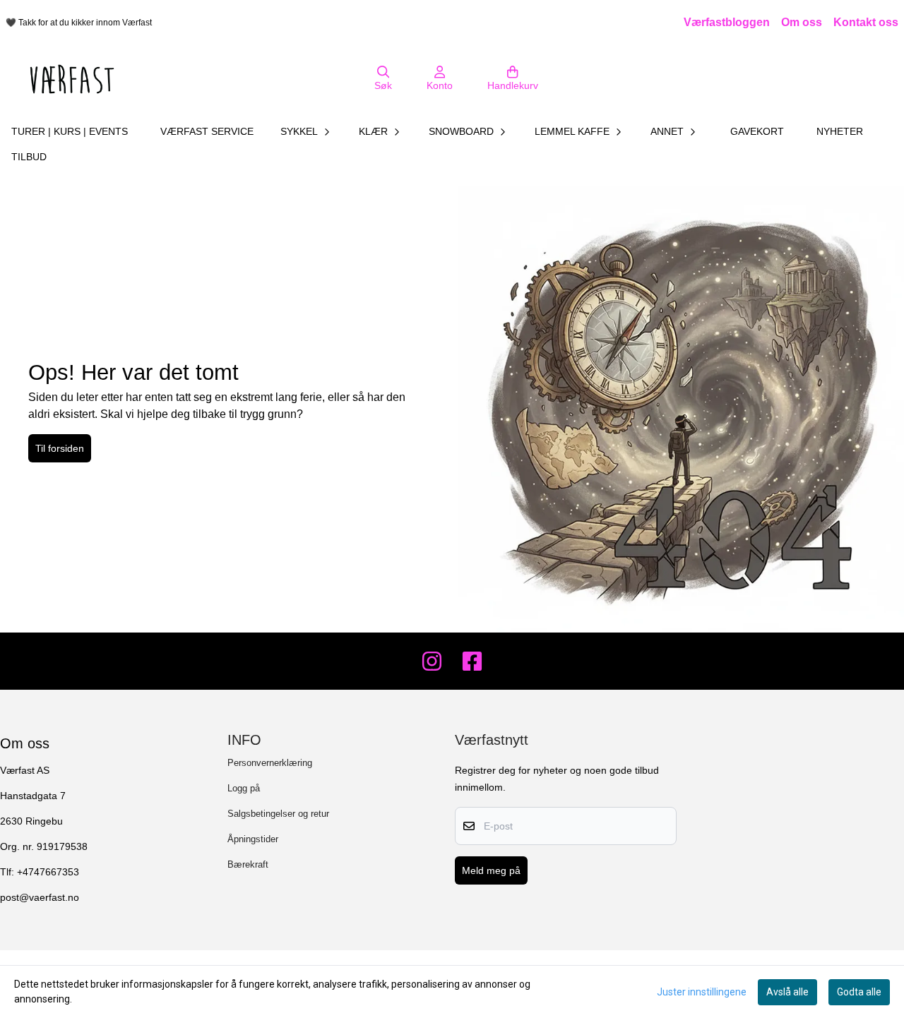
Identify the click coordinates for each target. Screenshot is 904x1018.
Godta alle (859, 992)
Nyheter (839, 131)
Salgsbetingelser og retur (278, 813)
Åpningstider (252, 839)
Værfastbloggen (727, 22)
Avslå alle (787, 992)
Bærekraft (247, 864)
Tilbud (29, 156)
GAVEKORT (757, 131)
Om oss (801, 22)
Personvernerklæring (269, 762)
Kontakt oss (865, 22)
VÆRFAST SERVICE (207, 131)
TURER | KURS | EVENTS (69, 131)
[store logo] (72, 79)
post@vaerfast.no (39, 897)
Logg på (243, 788)
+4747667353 (48, 872)
